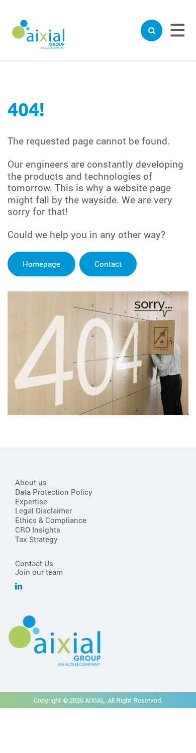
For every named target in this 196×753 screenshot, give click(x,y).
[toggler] (151, 30)
